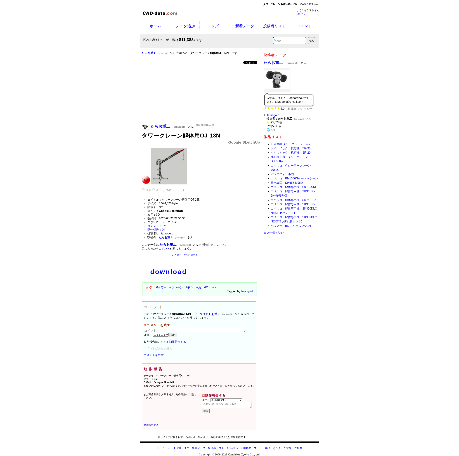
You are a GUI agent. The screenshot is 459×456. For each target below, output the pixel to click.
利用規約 (245, 448)
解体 (190, 287)
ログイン (302, 13)
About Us (232, 448)
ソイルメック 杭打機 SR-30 (291, 148)
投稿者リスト (274, 26)
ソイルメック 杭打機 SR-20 (291, 152)
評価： (148, 334)
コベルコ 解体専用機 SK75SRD (293, 199)
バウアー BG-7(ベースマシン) (291, 225)
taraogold (247, 291)
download (168, 272)
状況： (206, 400)
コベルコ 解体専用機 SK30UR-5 (293, 204)
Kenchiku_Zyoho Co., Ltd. (244, 454)
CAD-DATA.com (309, 4)
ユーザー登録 (262, 448)
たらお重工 (282, 62)
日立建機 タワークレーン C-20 (291, 144)
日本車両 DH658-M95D (287, 182)
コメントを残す (154, 355)
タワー (162, 287)
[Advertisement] (201, 94)
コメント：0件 (156, 225)
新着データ (244, 26)
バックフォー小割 (282, 174)
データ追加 (185, 26)
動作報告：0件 (156, 229)
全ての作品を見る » (274, 232)
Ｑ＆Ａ (277, 448)
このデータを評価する (186, 255)
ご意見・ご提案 (292, 448)
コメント (304, 26)
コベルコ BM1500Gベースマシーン (294, 178)
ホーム (155, 26)
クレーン (177, 287)
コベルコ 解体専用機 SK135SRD (294, 187)
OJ (208, 287)
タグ (215, 26)
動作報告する (177, 341)
